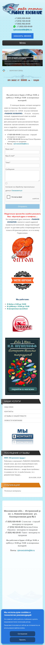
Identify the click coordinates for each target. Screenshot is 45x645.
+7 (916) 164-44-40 (22, 21)
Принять (22, 639)
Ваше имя (9, 149)
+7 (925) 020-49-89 (22, 18)
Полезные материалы (12, 491)
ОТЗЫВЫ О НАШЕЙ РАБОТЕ (15, 416)
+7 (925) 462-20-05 (22, 23)
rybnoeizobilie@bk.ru (22, 29)
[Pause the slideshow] (35, 57)
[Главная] (3, 70)
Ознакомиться (17, 190)
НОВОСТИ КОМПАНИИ (13, 420)
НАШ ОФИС (8, 407)
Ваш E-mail (9, 156)
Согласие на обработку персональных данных (19, 188)
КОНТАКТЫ (8, 411)
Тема (7, 162)
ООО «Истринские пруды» (15, 458)
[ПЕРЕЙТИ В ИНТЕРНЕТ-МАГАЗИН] (22, 366)
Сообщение (9, 169)
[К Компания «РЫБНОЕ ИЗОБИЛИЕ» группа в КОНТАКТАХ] (22, 436)
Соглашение (22, 634)
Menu (22, 42)
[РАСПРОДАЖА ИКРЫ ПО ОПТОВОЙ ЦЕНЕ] (22, 249)
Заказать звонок (22, 36)
